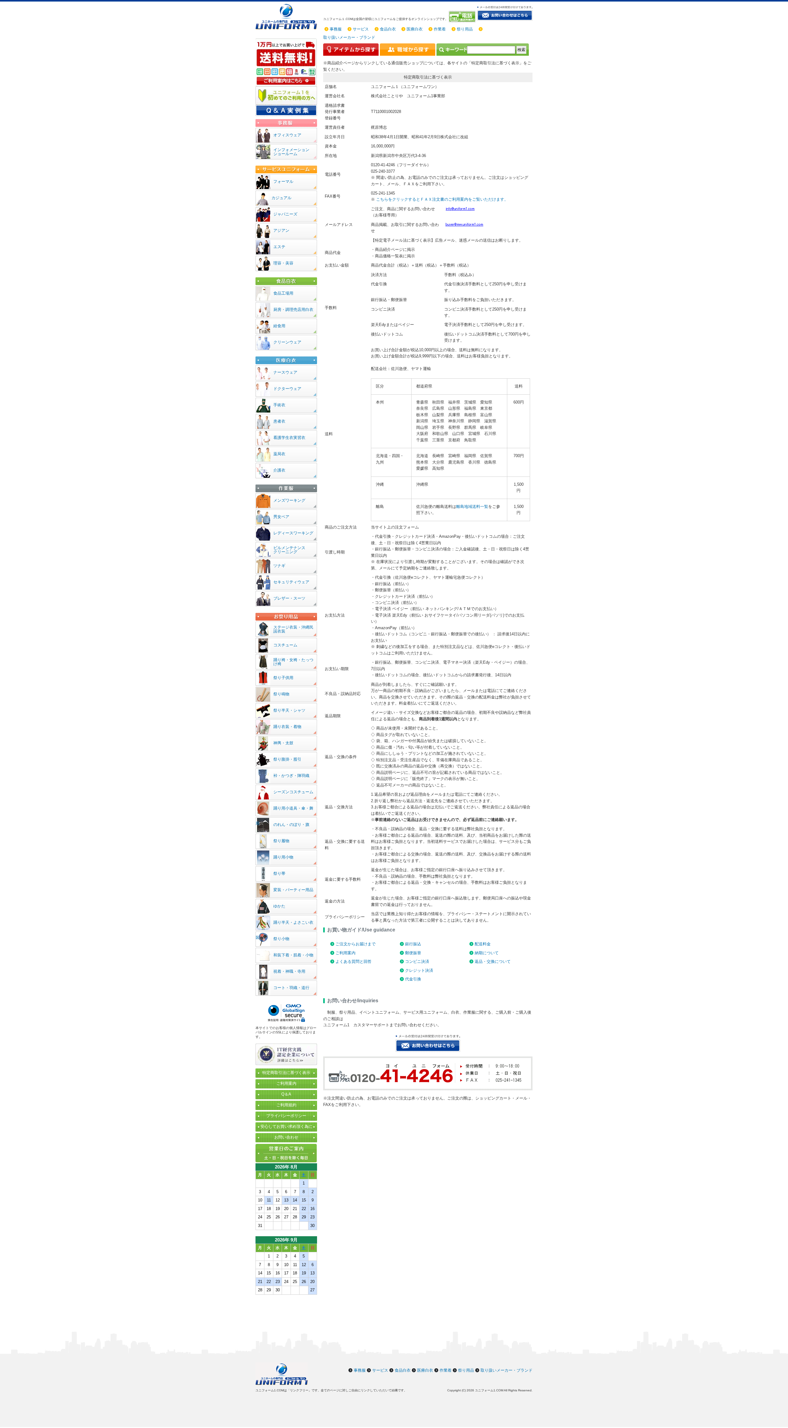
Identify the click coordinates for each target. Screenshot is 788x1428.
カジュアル (281, 197)
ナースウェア (285, 372)
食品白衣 (388, 29)
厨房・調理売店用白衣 (293, 309)
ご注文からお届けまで (356, 944)
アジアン (281, 230)
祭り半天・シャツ (289, 710)
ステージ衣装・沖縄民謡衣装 (293, 629)
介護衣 (279, 470)
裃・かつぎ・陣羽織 (291, 775)
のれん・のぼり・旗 (291, 824)
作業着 (440, 29)
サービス (361, 29)
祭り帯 (279, 873)
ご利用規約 (286, 1105)
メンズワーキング (289, 500)
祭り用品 (465, 29)
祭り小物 (281, 938)
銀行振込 (413, 944)
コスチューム (285, 645)
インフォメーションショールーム (291, 151)
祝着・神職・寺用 (289, 971)
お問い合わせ (286, 1137)
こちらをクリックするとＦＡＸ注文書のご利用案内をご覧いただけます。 (442, 199)
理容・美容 (283, 263)
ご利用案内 (346, 953)
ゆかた (279, 906)
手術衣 (279, 405)
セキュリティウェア (291, 582)
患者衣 (279, 421)
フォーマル (283, 181)
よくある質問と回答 (354, 961)
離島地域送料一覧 (472, 506)
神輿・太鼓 (283, 743)
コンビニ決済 (417, 961)
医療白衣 (415, 29)
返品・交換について (493, 961)
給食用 (279, 326)
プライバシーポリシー (286, 1115)
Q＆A (286, 1094)
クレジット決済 (419, 970)
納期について (487, 953)
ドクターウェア (287, 388)
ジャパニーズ (285, 214)
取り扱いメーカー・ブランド (349, 37)
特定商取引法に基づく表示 (286, 1072)
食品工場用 (283, 293)
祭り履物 (281, 841)
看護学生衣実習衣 (289, 437)
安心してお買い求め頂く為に (286, 1126)
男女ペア (281, 516)
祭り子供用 (283, 677)
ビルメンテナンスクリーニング (289, 549)
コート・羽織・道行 (291, 987)
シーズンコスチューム (293, 792)
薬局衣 (279, 454)
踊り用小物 (283, 857)
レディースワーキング (293, 533)
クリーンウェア (287, 342)
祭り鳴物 (281, 694)
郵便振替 (413, 953)
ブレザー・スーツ (289, 598)
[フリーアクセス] (462, 16)
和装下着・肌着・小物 (293, 955)
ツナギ (279, 565)
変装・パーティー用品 (293, 889)
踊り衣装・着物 (287, 726)
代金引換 (413, 979)
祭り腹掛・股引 (287, 759)
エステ (279, 246)
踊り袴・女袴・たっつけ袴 (293, 662)
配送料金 (483, 944)
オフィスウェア (287, 135)
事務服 (336, 29)
